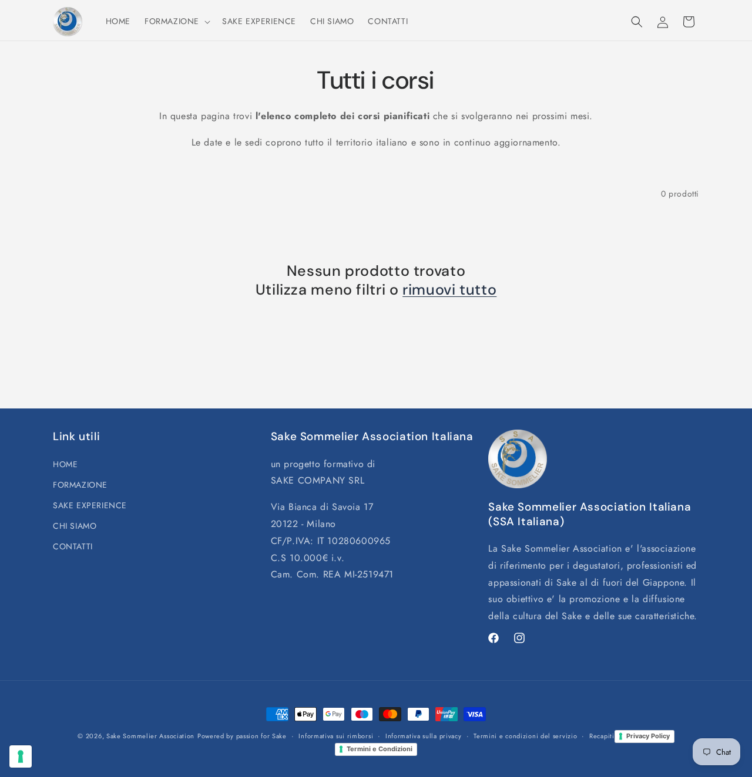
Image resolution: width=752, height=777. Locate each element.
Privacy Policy (648, 736)
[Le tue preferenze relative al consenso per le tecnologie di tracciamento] (20, 756)
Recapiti (602, 736)
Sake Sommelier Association (150, 736)
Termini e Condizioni (379, 749)
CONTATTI (73, 546)
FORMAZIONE (80, 485)
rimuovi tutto (449, 290)
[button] (176, 21)
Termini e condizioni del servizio (525, 736)
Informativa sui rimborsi (335, 736)
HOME (65, 464)
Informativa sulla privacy (423, 736)
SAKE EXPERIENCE (90, 505)
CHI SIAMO (74, 526)
